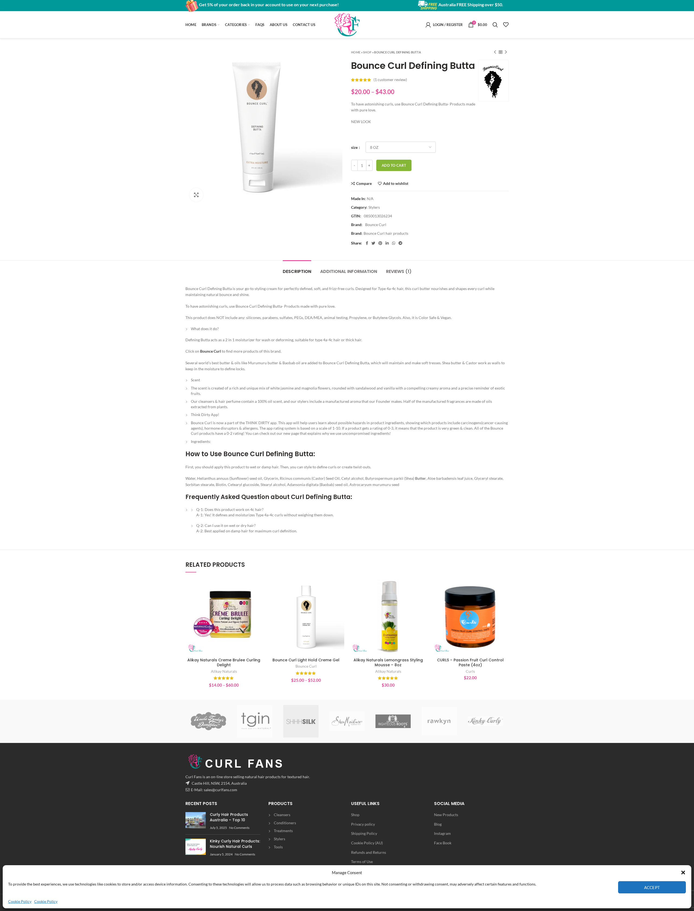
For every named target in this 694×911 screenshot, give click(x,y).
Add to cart (394, 165)
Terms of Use (362, 861)
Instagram (442, 833)
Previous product (495, 52)
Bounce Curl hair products (386, 233)
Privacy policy (363, 824)
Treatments (283, 830)
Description (297, 271)
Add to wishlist (395, 183)
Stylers (374, 207)
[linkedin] (387, 243)
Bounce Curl (210, 351)
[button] (683, 872)
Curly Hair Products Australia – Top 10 (229, 817)
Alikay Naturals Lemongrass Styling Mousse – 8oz (388, 662)
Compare (364, 183)
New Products (446, 814)
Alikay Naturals (224, 671)
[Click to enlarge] (196, 195)
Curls (470, 671)
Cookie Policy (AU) (367, 843)
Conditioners (285, 822)
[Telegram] (400, 243)
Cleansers (282, 814)
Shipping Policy (364, 833)
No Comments (239, 828)
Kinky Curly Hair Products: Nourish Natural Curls (235, 843)
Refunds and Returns (368, 852)
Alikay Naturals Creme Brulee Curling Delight (223, 662)
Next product (506, 52)
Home (355, 52)
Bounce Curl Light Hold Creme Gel (305, 660)
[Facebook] (367, 243)
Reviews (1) (399, 271)
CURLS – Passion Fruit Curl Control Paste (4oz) (470, 662)
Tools (278, 847)
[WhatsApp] (393, 243)
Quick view (258, 599)
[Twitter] (373, 243)
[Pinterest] (380, 243)
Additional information (348, 271)
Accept (652, 887)
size (354, 147)
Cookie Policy (19, 901)
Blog (438, 824)
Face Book (442, 843)
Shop (367, 52)
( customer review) (390, 79)
